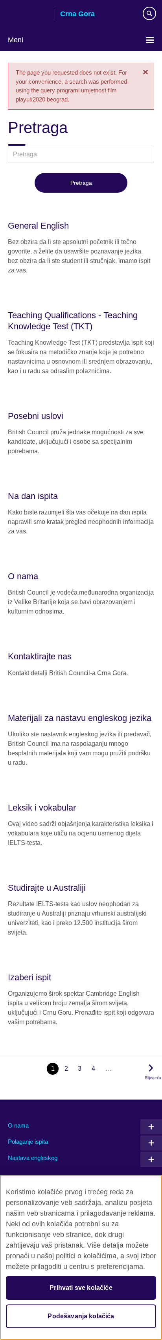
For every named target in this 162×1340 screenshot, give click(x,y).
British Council (28, 15)
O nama (18, 1125)
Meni (15, 40)
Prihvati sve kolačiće (81, 1287)
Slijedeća (153, 1077)
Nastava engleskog (32, 1157)
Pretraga (81, 183)
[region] (81, 1257)
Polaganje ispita (28, 1141)
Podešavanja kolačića (81, 1316)
